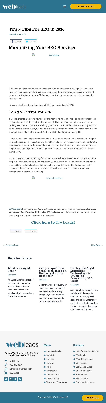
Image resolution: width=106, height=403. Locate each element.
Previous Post (10, 245)
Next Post (97, 245)
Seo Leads (12, 275)
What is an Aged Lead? (19, 269)
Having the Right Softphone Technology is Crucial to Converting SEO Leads (82, 274)
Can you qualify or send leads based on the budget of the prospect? (53, 272)
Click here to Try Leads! (53, 222)
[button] (64, 6)
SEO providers (15, 209)
